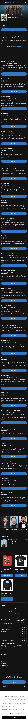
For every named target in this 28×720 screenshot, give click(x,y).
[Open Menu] (2, 2)
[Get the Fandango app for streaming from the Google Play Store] (18, 677)
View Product (7, 575)
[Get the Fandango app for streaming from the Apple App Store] (9, 677)
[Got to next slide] (26, 524)
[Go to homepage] (10, 2)
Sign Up (14, 682)
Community (10, 613)
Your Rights (6, 701)
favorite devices (18, 46)
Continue (14, 717)
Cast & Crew (17, 53)
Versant (13, 695)
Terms (5, 696)
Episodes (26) (5, 53)
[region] (14, 705)
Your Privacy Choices (14, 713)
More (2, 43)
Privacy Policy (5, 698)
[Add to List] (26, 17)
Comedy (7, 658)
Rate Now (17, 613)
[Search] (26, 2)
